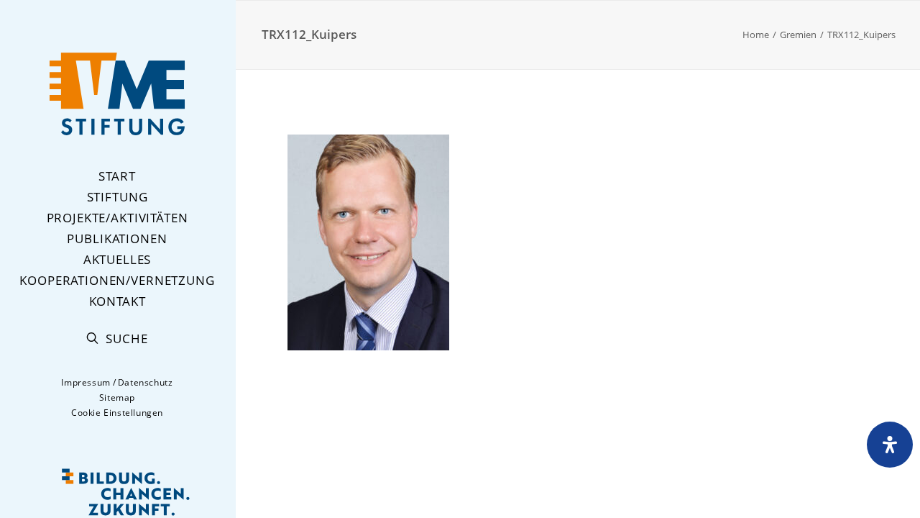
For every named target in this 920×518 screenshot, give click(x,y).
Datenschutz (145, 382)
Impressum (85, 382)
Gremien (798, 34)
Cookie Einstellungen (117, 412)
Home (755, 34)
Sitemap (117, 397)
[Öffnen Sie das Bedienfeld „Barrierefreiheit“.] (890, 445)
